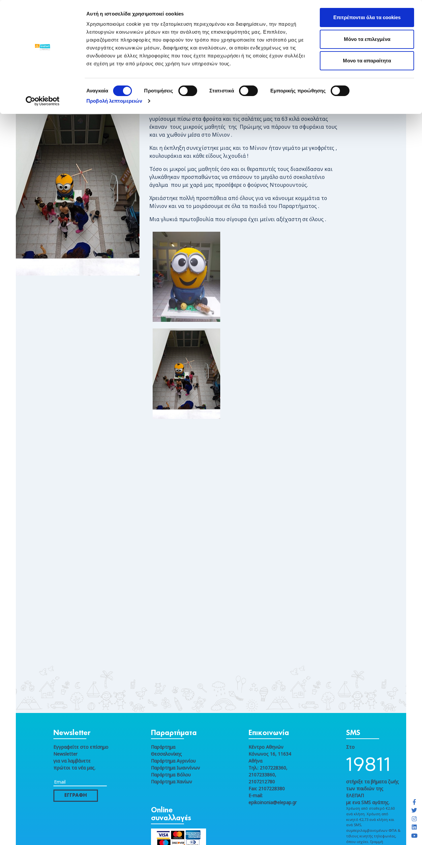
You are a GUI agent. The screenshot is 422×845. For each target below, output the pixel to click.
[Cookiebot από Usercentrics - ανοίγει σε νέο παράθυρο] (43, 101)
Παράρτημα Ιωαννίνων (175, 767)
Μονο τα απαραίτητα (367, 60)
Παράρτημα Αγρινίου (173, 761)
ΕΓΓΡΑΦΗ (75, 795)
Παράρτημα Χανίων (171, 781)
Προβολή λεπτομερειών (114, 101)
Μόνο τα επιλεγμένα (367, 39)
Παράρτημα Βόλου (171, 774)
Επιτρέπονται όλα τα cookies (367, 17)
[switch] (187, 90)
